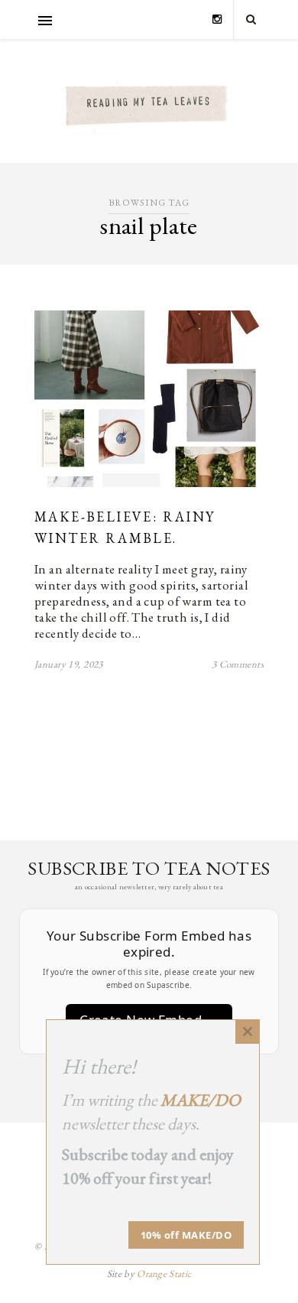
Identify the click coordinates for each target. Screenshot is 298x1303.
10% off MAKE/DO (186, 1235)
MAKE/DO (200, 1100)
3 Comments (238, 664)
